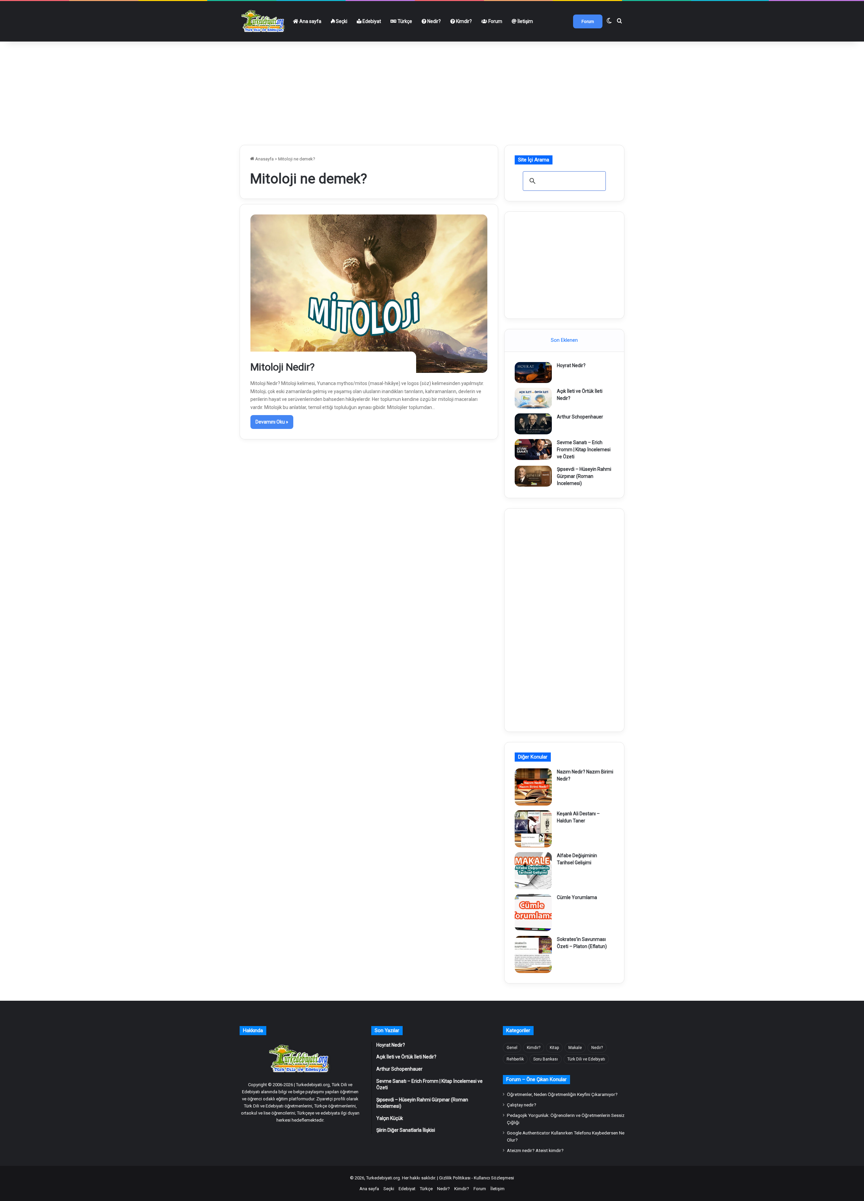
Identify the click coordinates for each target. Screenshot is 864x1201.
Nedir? (433, 21)
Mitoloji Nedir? (282, 367)
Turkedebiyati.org (383, 1177)
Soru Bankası (545, 1059)
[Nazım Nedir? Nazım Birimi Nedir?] (533, 787)
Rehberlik (515, 1059)
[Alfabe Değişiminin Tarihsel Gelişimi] (533, 870)
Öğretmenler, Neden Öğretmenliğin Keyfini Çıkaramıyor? (562, 1094)
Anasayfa (264, 158)
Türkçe (404, 21)
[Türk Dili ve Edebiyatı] (264, 21)
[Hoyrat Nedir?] (533, 372)
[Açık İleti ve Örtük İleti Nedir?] (533, 398)
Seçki (341, 21)
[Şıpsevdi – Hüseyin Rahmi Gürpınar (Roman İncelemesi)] (533, 476)
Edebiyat (371, 21)
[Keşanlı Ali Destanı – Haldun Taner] (533, 828)
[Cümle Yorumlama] (533, 912)
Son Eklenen (564, 340)
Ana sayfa (309, 21)
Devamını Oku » (271, 422)
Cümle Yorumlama (577, 897)
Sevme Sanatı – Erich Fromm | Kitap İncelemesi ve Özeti (584, 449)
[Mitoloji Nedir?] (369, 293)
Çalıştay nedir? (521, 1104)
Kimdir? (463, 21)
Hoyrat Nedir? (571, 365)
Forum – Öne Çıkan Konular (536, 1079)
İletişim (524, 21)
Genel (512, 1047)
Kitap (554, 1047)
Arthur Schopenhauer (580, 416)
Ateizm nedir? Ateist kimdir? (535, 1150)
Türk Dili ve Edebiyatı (586, 1059)
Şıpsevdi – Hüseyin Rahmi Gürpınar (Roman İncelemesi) (584, 476)
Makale (575, 1047)
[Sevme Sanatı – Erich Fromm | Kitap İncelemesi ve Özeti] (533, 449)
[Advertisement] (432, 90)
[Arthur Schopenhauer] (533, 423)
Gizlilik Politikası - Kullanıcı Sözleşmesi (476, 1177)
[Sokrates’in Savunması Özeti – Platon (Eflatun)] (533, 954)
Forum (494, 21)
